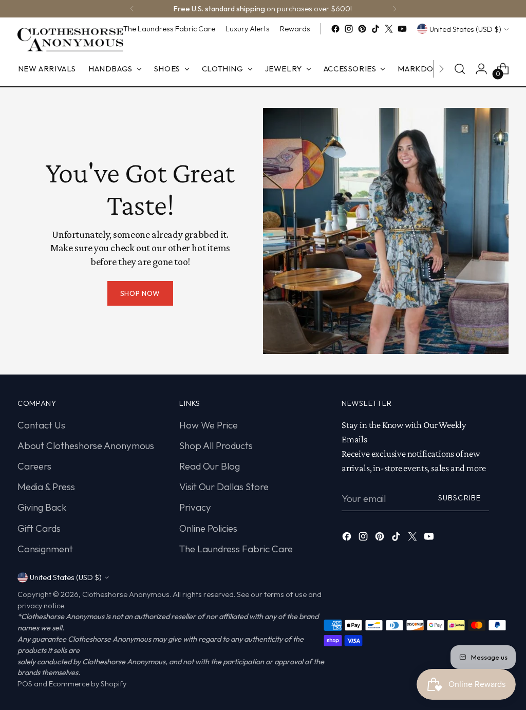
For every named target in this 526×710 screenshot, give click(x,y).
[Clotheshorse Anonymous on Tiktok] (375, 28)
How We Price (208, 425)
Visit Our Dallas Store (224, 486)
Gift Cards (39, 528)
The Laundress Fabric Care (236, 549)
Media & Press (46, 486)
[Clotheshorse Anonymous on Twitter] (388, 28)
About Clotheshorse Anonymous (85, 445)
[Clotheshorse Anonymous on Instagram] (348, 28)
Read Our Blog (209, 466)
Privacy (195, 507)
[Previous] (132, 8)
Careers (34, 466)
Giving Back (42, 507)
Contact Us (41, 425)
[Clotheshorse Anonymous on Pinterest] (362, 28)
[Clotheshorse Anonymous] (70, 39)
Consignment (45, 549)
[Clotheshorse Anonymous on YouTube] (402, 28)
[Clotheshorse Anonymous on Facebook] (335, 28)
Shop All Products (216, 445)
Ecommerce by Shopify (87, 683)
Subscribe (459, 497)
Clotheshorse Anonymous (126, 594)
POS (24, 683)
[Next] (394, 8)
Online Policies (208, 528)
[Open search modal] (459, 69)
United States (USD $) (465, 29)
